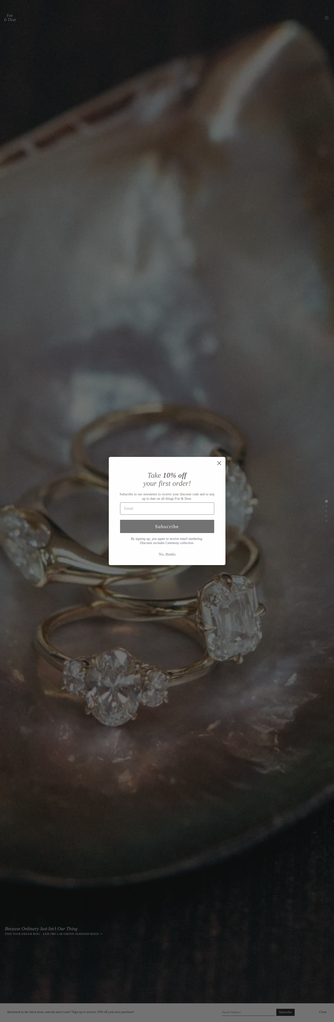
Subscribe (167, 526)
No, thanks (167, 554)
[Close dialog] (219, 463)
